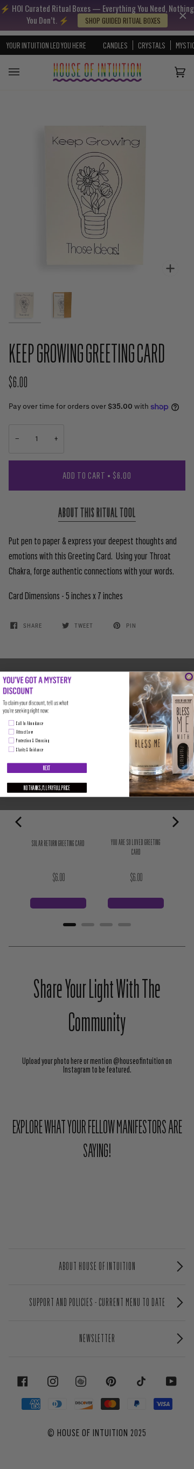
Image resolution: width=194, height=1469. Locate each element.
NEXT (47, 768)
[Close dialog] (188, 676)
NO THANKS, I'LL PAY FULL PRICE (47, 788)
